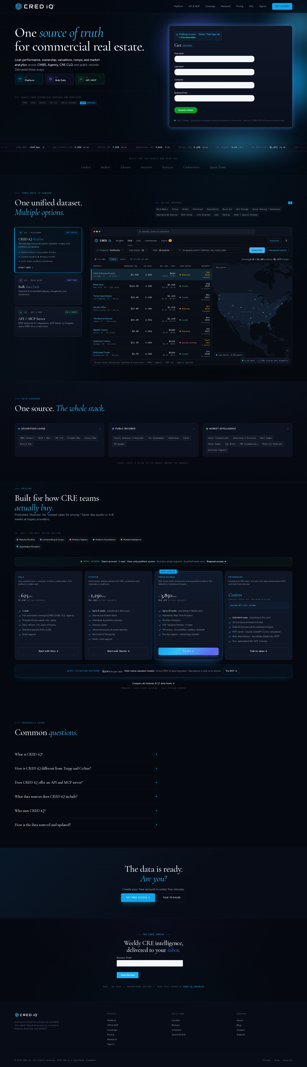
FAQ (251, 6)
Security (287, 1060)
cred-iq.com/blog (193, 987)
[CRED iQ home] (35, 6)
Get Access (282, 6)
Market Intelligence (132, 539)
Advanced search (277, 250)
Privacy (267, 1060)
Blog (239, 1025)
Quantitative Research (29, 546)
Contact (241, 1030)
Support (241, 1034)
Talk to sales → (258, 651)
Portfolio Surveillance (106, 539)
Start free (25, 267)
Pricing (239, 6)
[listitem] (29, 79)
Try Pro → (188, 651)
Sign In (262, 6)
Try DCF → (231, 670)
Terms (277, 1060)
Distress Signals (80, 539)
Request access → (216, 561)
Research (226, 6)
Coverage (210, 6)
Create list (257, 250)
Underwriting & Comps (53, 539)
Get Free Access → (138, 897)
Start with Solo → (49, 651)
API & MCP (194, 6)
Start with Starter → (118, 651)
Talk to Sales (172, 897)
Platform (178, 6)
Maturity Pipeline (27, 539)
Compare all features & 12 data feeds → (153, 683)
